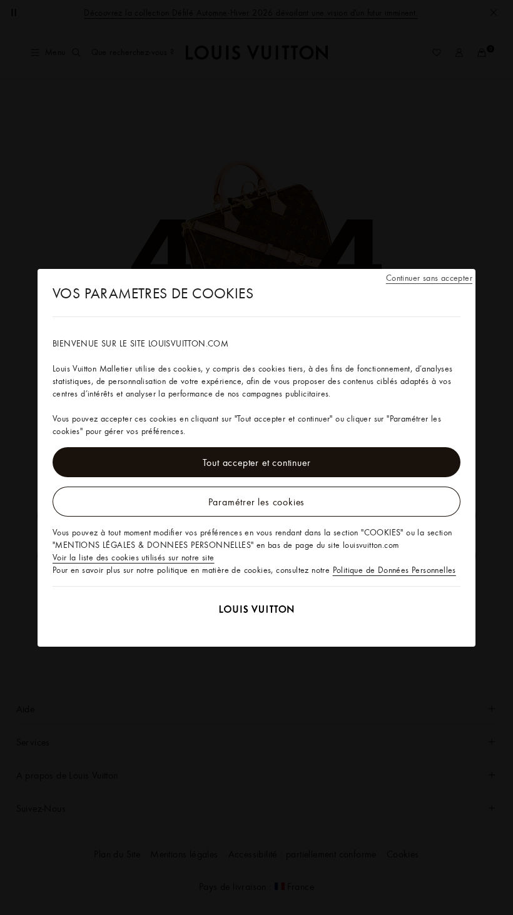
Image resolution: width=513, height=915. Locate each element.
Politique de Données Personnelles (394, 569)
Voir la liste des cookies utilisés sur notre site (134, 557)
